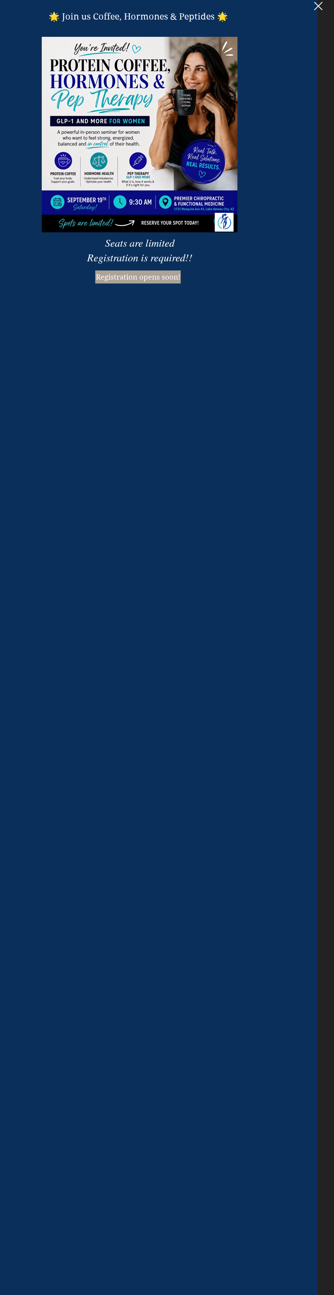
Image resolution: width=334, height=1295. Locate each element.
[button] (318, 6)
